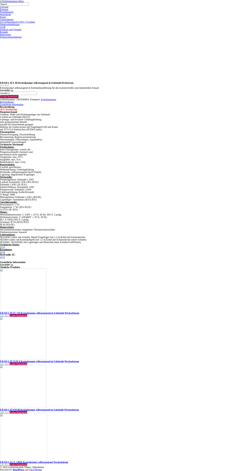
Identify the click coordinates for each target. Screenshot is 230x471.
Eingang (4, 9)
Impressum (5, 34)
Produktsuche (6, 12)
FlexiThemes (35, 469)
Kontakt (4, 32)
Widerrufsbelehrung (10, 24)
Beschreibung (7, 102)
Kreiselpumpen (48, 99)
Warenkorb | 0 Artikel (21, 22)
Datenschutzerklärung (11, 37)
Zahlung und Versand (10, 29)
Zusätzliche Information (11, 104)
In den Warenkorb (9, 96)
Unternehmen (6, 19)
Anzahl (3, 93)
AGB (2, 27)
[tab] (115, 102)
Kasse (3, 17)
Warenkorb (5, 14)
